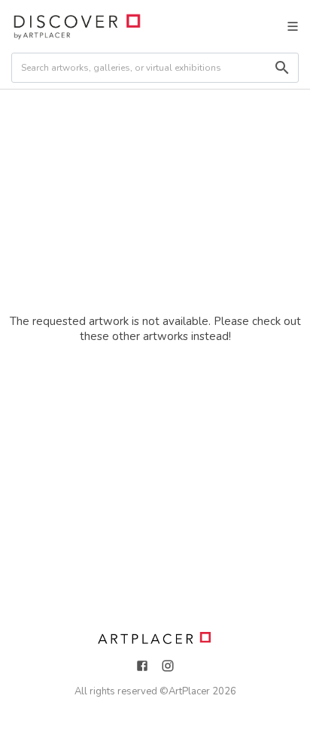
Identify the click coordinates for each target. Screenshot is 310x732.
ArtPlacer (189, 691)
